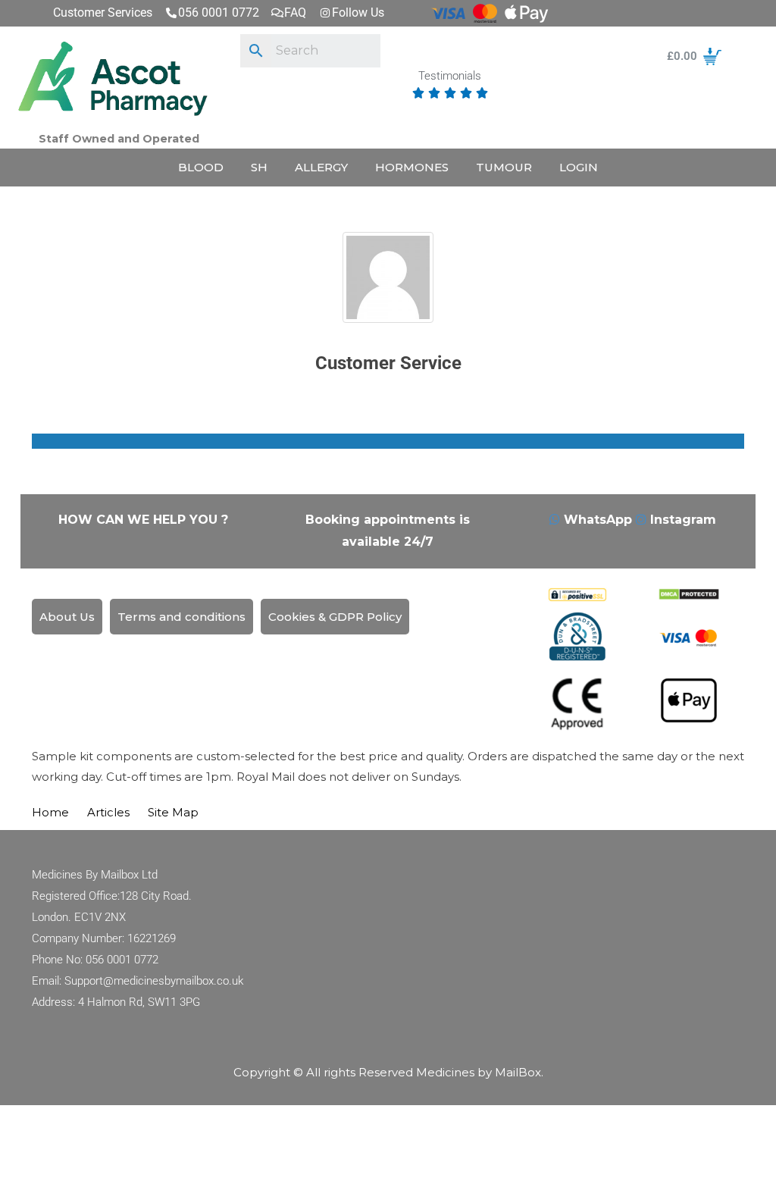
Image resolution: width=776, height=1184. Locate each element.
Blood (201, 167)
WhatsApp (598, 519)
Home (50, 812)
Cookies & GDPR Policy (335, 616)
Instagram (681, 519)
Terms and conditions (181, 616)
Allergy (321, 167)
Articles (108, 812)
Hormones (412, 167)
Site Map (173, 812)
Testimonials (449, 76)
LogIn (578, 167)
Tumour (504, 167)
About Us (67, 616)
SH (259, 167)
